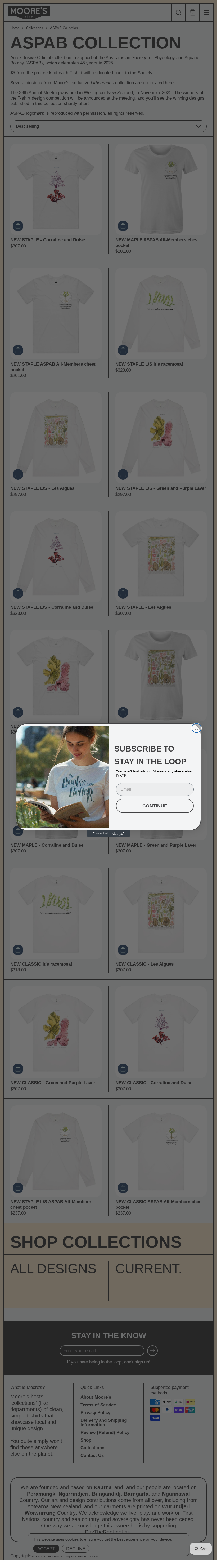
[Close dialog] (196, 728)
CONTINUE (154, 805)
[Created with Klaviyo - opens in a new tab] (108, 833)
